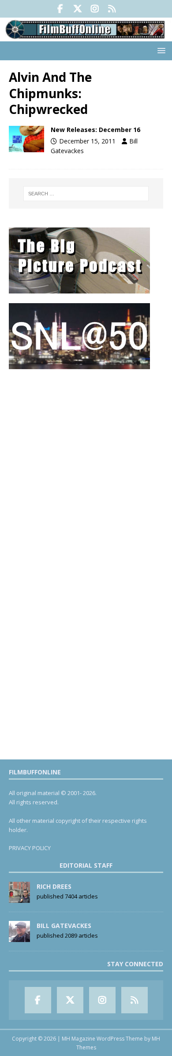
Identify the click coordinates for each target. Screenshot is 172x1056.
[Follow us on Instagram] (94, 9)
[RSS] (112, 9)
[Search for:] (86, 193)
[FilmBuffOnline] (86, 36)
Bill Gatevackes (64, 925)
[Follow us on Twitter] (77, 9)
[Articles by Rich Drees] (19, 898)
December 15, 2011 (87, 141)
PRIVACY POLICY (30, 848)
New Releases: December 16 (95, 129)
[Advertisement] (86, 464)
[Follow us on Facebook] (60, 9)
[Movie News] (26, 139)
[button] (160, 50)
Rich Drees (54, 886)
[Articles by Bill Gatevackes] (19, 937)
